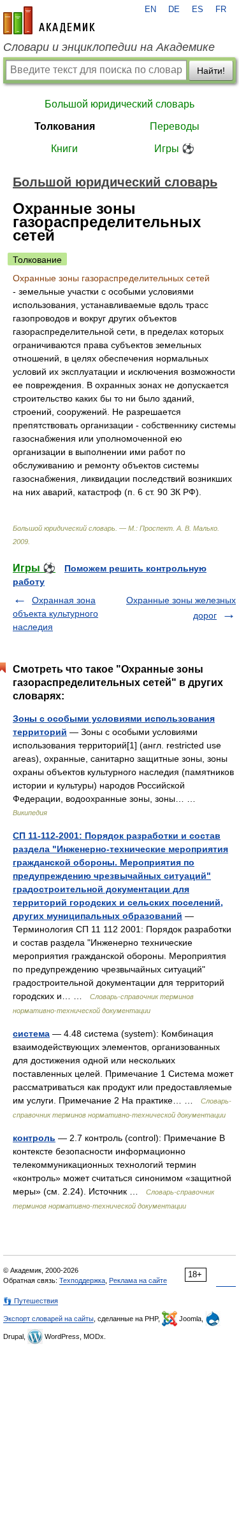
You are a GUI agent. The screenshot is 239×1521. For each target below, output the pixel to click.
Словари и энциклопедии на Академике (109, 47)
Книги (64, 148)
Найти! (211, 71)
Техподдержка (82, 1280)
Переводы (174, 126)
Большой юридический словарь (119, 104)
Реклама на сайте (138, 1280)
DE (174, 9)
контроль (34, 1138)
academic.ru (49, 20)
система (31, 1033)
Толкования (64, 126)
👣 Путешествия (30, 1301)
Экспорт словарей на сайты (48, 1318)
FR (220, 9)
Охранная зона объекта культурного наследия (55, 613)
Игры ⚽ (174, 148)
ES (197, 9)
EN (150, 9)
